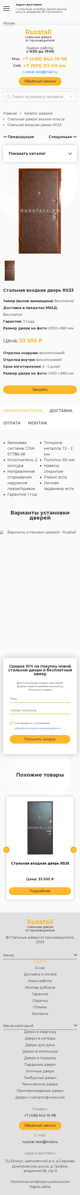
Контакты (40, 1014)
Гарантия (40, 994)
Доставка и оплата (40, 974)
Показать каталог (27, 153)
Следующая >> (63, 137)
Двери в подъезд (40, 1058)
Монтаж (37, 423)
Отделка (40, 1001)
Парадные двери (40, 1065)
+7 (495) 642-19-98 (44, 59)
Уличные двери (40, 1071)
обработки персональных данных (38, 728)
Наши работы (40, 981)
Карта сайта (40, 1187)
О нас (40, 968)
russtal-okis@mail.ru (40, 72)
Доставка (61, 410)
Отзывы (40, 1007)
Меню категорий (18, 1026)
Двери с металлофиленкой (40, 1097)
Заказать (40, 390)
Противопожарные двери (40, 1091)
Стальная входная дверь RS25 (40, 863)
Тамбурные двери (40, 1078)
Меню (8, 955)
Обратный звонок (40, 81)
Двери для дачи (40, 1045)
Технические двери (40, 1084)
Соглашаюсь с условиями (38, 725)
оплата (12, 423)
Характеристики (22, 410)
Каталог (40, 961)
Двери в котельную (40, 1051)
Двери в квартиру (40, 1032)
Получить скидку (40, 739)
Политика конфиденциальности (40, 1182)
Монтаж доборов (40, 987)
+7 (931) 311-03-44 (44, 65)
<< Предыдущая (18, 137)
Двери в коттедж (40, 1038)
